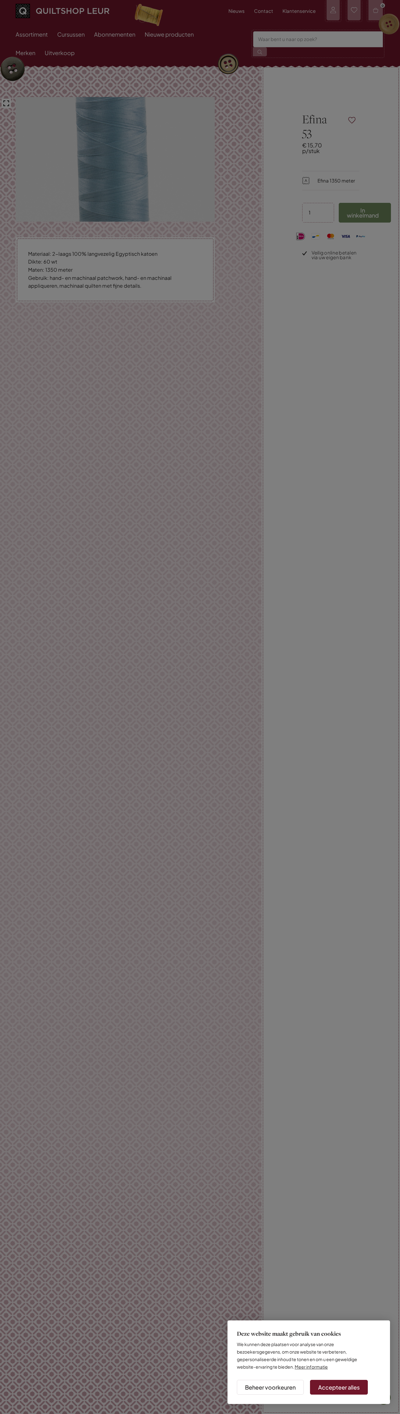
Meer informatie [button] (311, 1367)
